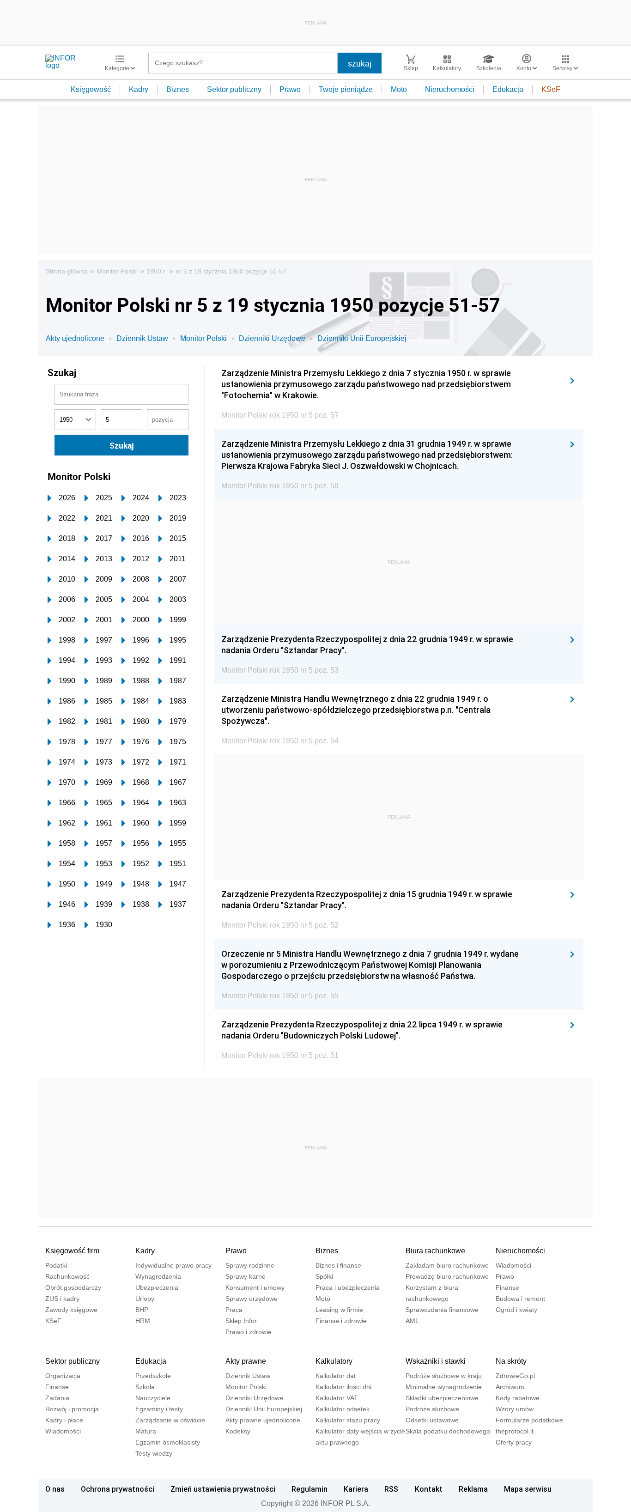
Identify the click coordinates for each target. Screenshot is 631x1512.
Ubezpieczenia (156, 1287)
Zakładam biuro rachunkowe (447, 1265)
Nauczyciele (152, 1398)
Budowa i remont (520, 1298)
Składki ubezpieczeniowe (442, 1398)
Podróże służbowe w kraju (444, 1375)
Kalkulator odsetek (343, 1409)
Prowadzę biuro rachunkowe (447, 1276)
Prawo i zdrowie (248, 1332)
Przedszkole (153, 1375)
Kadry (138, 89)
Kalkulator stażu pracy (348, 1420)
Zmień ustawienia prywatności (222, 1489)
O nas (55, 1489)
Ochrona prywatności (117, 1489)
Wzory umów (515, 1409)
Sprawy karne (245, 1276)
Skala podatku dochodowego (448, 1431)
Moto (399, 89)
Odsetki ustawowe (432, 1420)
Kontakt (429, 1489)
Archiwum (510, 1387)
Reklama (473, 1489)
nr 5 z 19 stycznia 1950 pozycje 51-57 (231, 271)
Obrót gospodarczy (73, 1287)
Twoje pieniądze (346, 89)
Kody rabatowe (518, 1398)
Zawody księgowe (71, 1309)
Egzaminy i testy (159, 1409)
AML (412, 1320)
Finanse (507, 1287)
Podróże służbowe (432, 1409)
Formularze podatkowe (529, 1420)
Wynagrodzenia (158, 1276)
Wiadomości (513, 1265)
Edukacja (507, 89)
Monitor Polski (117, 271)
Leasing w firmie (339, 1309)
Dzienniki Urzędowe (272, 338)
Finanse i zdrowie (341, 1320)
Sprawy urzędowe (251, 1298)
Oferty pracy (514, 1442)
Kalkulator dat (336, 1375)
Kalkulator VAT (337, 1398)
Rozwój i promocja (72, 1409)
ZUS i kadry (62, 1298)
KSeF (550, 89)
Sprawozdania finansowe (442, 1309)
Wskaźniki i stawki (436, 1361)
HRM (142, 1320)
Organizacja (62, 1375)
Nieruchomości (449, 89)
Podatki (56, 1265)
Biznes (177, 89)
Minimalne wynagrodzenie (444, 1387)
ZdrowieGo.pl (515, 1375)
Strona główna (67, 271)
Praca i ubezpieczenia (348, 1287)
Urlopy (144, 1298)
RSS (391, 1489)
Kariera (356, 1489)
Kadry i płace (64, 1420)
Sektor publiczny (234, 89)
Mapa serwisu (528, 1489)
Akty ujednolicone (75, 338)
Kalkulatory (334, 1361)
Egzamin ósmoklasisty (167, 1442)
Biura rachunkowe (435, 1251)
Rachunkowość (67, 1276)
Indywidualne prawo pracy (173, 1265)
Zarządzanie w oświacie (170, 1420)
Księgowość (91, 89)
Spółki (324, 1276)
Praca (234, 1309)
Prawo (290, 89)
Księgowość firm (72, 1251)
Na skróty (511, 1361)
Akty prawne (245, 1361)
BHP (141, 1309)
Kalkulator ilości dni (343, 1387)
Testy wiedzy (153, 1453)
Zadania (57, 1398)
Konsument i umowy (255, 1287)
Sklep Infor (241, 1320)
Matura (145, 1431)
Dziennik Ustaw (142, 338)
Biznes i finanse (338, 1265)
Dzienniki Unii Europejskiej (362, 338)
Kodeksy (237, 1431)
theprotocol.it (515, 1431)
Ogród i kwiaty (516, 1309)
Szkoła (145, 1387)
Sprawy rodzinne (249, 1265)
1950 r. (156, 271)
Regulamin (309, 1489)
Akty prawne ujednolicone (262, 1420)
